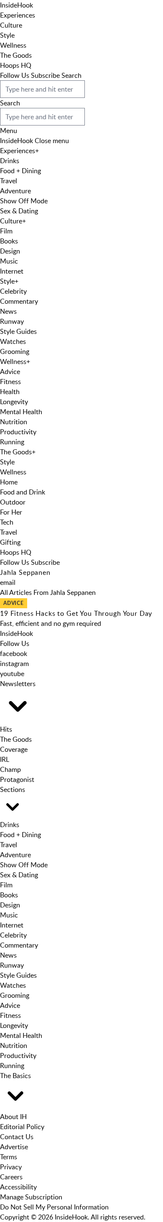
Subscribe (45, 75)
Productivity (18, 431)
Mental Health (21, 411)
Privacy (11, 1166)
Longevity (14, 401)
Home (9, 482)
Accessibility (18, 1186)
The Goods (16, 55)
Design (10, 251)
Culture (11, 25)
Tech (6, 522)
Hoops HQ (15, 65)
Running (12, 441)
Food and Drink (22, 492)
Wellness (13, 45)
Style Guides (18, 331)
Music (9, 261)
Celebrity (13, 291)
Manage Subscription (31, 1197)
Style (7, 35)
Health (10, 391)
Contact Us (16, 1136)
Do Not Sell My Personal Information (54, 1207)
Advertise (14, 1146)
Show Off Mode (24, 200)
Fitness (10, 381)
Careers (11, 1176)
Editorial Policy (22, 1126)
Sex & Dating (19, 210)
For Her (11, 512)
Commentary (19, 301)
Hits (6, 729)
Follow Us (14, 75)
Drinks (9, 160)
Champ (10, 769)
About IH (13, 1116)
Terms (8, 1156)
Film (6, 231)
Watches (13, 341)
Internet (11, 271)
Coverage (14, 749)
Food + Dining (20, 170)
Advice (10, 371)
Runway (12, 321)
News (8, 311)
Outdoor (12, 502)
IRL (4, 759)
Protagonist (17, 779)
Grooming (14, 351)
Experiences (17, 15)
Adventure (15, 190)
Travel (8, 180)
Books (9, 241)
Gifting (10, 542)
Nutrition (13, 421)
